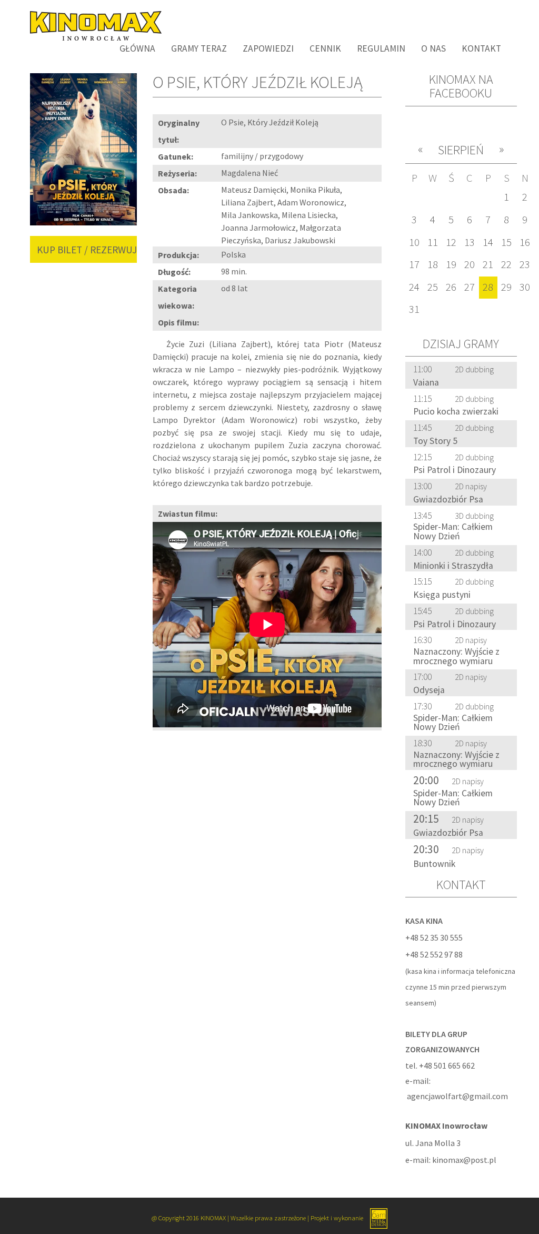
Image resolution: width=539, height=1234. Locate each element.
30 (525, 287)
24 (414, 287)
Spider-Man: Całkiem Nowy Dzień (453, 531)
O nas (433, 48)
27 (469, 287)
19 (451, 264)
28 (488, 287)
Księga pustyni (442, 594)
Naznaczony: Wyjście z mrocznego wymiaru (456, 656)
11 (432, 242)
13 (469, 242)
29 (506, 287)
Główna (137, 48)
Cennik (325, 48)
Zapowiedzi (268, 48)
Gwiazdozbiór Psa (448, 499)
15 (506, 242)
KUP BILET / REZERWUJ (87, 249)
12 (451, 242)
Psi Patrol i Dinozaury (454, 470)
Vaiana (426, 382)
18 (432, 264)
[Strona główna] (92, 24)
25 (432, 287)
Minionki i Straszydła (453, 565)
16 (525, 242)
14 (488, 242)
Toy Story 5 (435, 441)
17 (414, 264)
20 (469, 264)
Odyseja (429, 690)
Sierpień (461, 150)
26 (451, 287)
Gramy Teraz (199, 48)
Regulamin (381, 48)
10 (414, 242)
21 (488, 264)
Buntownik (434, 864)
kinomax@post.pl (464, 1159)
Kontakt (481, 48)
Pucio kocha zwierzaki (455, 411)
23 (525, 264)
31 (414, 309)
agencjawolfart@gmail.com (457, 1096)
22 (506, 264)
